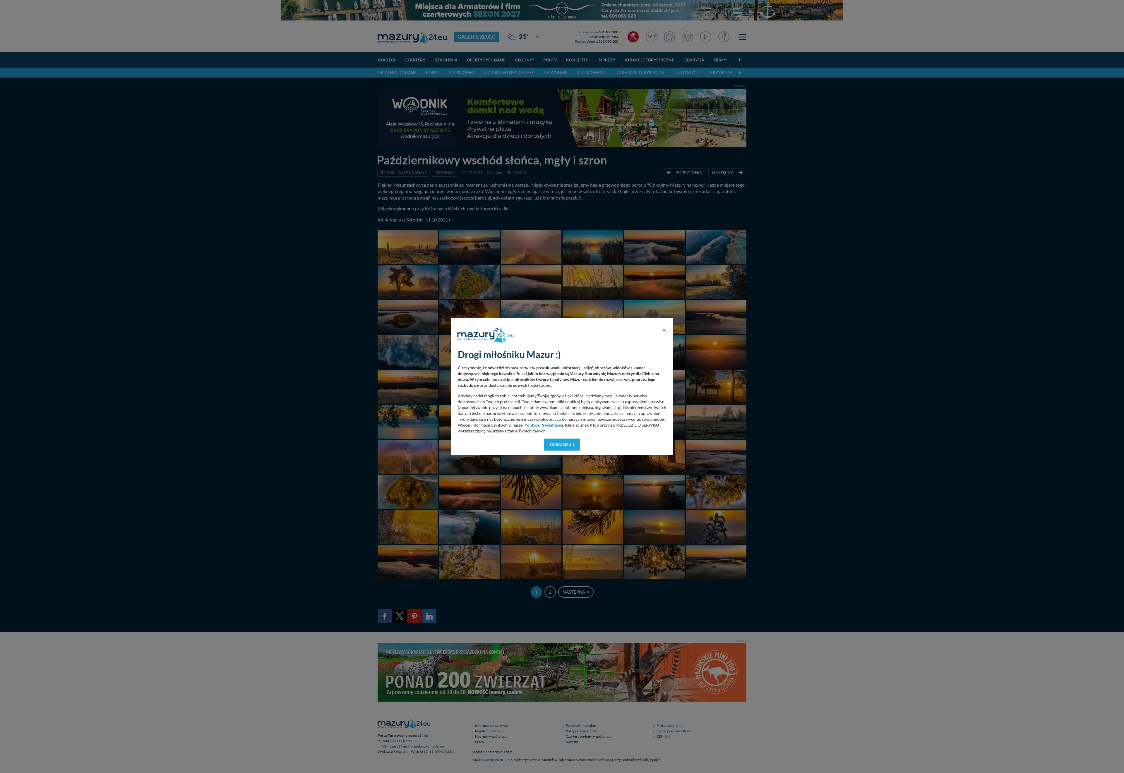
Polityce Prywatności (544, 425)
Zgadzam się (562, 444)
